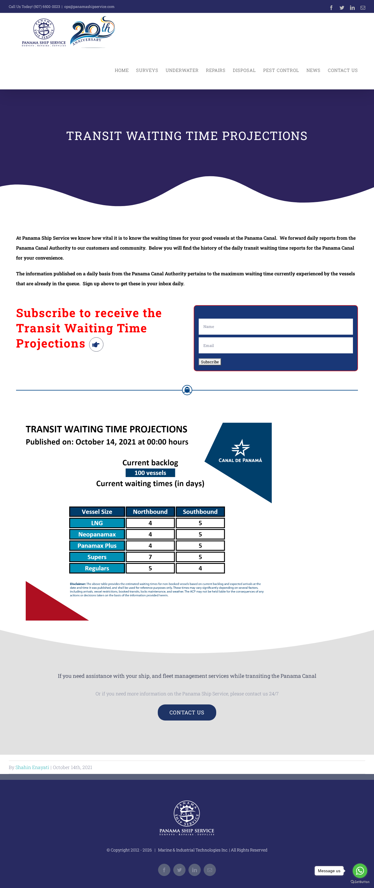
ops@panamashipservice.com (89, 6)
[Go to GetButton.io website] (360, 882)
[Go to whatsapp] (360, 870)
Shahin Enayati (32, 767)
